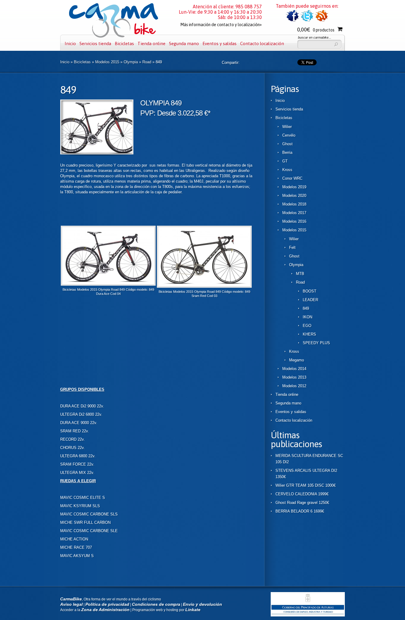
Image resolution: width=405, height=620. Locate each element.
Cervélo (288, 135)
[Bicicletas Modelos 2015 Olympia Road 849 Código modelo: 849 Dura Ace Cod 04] (108, 284)
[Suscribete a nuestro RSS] (321, 21)
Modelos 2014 (294, 368)
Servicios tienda (95, 43)
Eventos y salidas (220, 43)
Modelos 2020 (294, 195)
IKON (307, 317)
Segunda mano (184, 43)
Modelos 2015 (107, 62)
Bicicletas (124, 43)
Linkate (192, 609)
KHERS (309, 334)
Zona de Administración (105, 609)
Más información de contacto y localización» (221, 24)
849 (306, 308)
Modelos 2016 (294, 221)
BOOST (309, 291)
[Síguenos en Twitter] (307, 21)
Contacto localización (262, 43)
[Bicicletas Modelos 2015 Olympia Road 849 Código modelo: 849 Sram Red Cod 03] (204, 286)
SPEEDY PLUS (316, 343)
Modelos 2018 (294, 204)
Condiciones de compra (156, 604)
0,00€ (315, 29)
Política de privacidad (107, 604)
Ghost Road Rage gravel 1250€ (302, 502)
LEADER (310, 300)
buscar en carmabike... (314, 37)
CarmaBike (71, 599)
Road (146, 62)
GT (285, 161)
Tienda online (151, 43)
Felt (292, 247)
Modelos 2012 (294, 386)
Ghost (287, 144)
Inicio (70, 43)
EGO (307, 325)
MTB (300, 273)
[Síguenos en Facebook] (292, 21)
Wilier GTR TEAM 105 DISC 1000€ (305, 485)
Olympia (131, 62)
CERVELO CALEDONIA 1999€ (302, 494)
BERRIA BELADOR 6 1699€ (299, 511)
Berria (287, 152)
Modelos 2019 (294, 187)
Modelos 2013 (294, 377)
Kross (287, 169)
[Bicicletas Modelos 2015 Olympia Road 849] (96, 153)
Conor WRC (292, 178)
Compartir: (231, 62)
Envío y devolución (202, 604)
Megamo (296, 360)
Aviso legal (71, 604)
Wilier (287, 126)
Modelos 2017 (294, 213)
